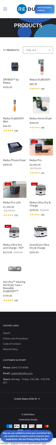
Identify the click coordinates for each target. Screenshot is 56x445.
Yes (42, 439)
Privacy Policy (33, 439)
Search (6, 333)
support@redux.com (22, 373)
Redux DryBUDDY (40, 79)
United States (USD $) (25, 398)
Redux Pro (36, 160)
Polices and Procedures (15, 338)
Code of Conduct (12, 343)
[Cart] (30, 9)
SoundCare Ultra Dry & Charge (39, 246)
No (46, 439)
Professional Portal (44, 9)
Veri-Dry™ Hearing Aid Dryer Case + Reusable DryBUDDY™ (14, 286)
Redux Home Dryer (41, 118)
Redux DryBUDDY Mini (13, 120)
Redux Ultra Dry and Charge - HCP (13, 246)
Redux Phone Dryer (14, 160)
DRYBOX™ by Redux (11, 81)
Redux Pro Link (12, 202)
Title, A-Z (31, 50)
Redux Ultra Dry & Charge (40, 204)
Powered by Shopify (28, 419)
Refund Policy (10, 349)
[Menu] (5, 9)
